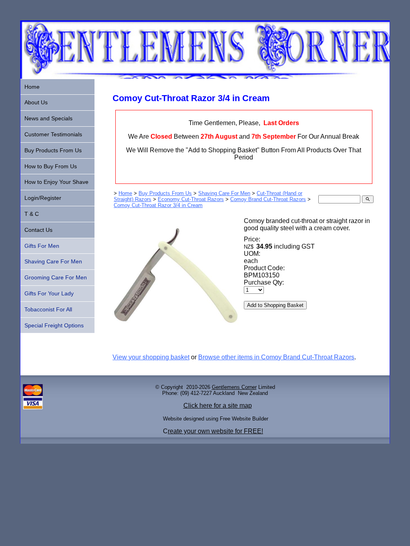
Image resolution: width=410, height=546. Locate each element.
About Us (36, 102)
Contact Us (38, 230)
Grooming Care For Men (55, 277)
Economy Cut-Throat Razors (191, 199)
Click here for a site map (217, 405)
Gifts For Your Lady (49, 293)
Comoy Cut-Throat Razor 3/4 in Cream (158, 205)
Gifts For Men (41, 246)
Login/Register (42, 198)
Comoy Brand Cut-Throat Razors (268, 199)
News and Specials (48, 118)
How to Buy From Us (50, 166)
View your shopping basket (151, 357)
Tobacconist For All (48, 309)
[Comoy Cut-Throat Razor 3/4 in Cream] (176, 341)
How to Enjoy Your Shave (56, 182)
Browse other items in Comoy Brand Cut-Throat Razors (276, 357)
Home (125, 193)
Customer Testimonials (53, 134)
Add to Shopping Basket (275, 305)
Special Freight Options (54, 325)
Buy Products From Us (165, 193)
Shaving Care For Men (224, 193)
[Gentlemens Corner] (205, 76)
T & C (31, 214)
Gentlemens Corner (234, 387)
